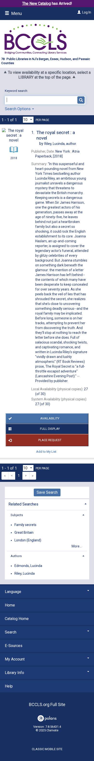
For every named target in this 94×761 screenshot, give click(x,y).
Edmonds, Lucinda (28, 566)
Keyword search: (17, 91)
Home (10, 605)
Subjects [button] (17, 515)
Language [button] (13, 591)
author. (60, 144)
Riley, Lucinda (24, 573)
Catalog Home (17, 618)
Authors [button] (16, 556)
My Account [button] (15, 659)
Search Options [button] (18, 109)
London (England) (27, 540)
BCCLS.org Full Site (47, 704)
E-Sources (13, 645)
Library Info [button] (14, 672)
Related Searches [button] (23, 504)
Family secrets (25, 525)
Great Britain (24, 532)
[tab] (47, 503)
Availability (49, 418)
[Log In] (78, 12)
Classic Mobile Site (47, 749)
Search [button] (10, 632)
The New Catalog (36, 3)
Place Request (49, 440)
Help (9, 686)
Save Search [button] (47, 492)
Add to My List (46, 451)
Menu (16, 13)
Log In (86, 12)
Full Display (50, 429)
